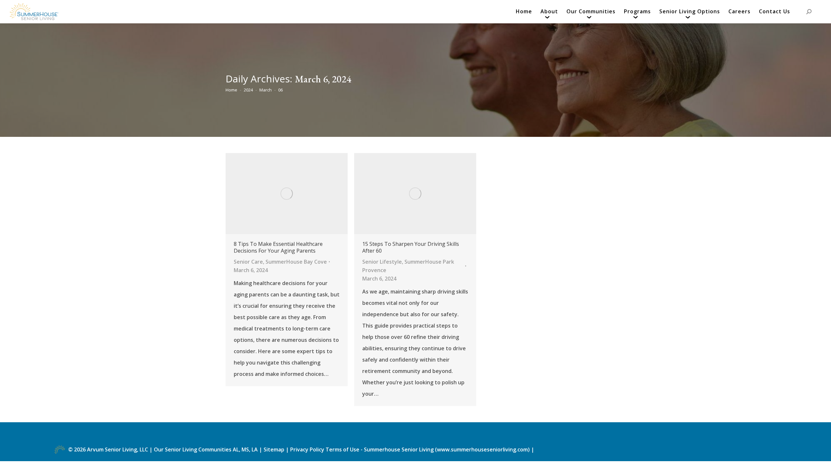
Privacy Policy (307, 449)
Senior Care (248, 261)
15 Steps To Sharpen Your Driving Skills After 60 (410, 247)
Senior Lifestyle (382, 261)
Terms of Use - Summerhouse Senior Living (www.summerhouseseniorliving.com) (428, 449)
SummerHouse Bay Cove (296, 261)
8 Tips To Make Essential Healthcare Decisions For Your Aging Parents (278, 247)
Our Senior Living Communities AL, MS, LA (206, 449)
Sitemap (275, 449)
